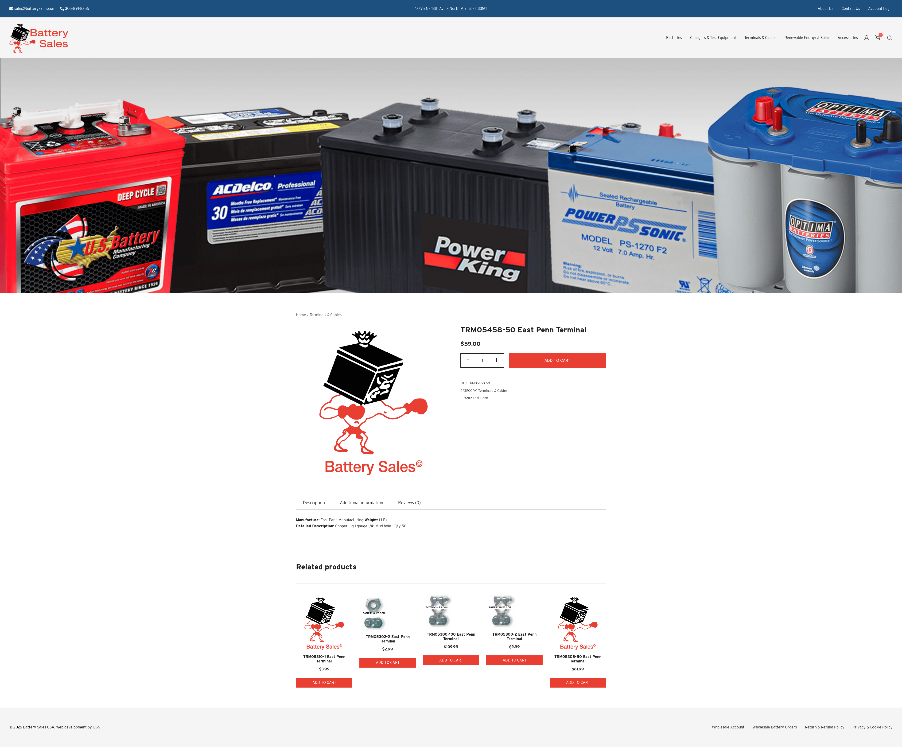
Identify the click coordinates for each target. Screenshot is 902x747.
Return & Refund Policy (824, 727)
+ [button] (496, 360)
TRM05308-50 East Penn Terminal (577, 658)
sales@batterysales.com (34, 8)
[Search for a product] (890, 38)
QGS (96, 727)
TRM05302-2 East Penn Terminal (388, 638)
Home (301, 315)
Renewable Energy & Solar (807, 37)
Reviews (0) (409, 502)
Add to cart (557, 360)
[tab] (314, 503)
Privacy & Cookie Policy (873, 727)
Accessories (848, 37)
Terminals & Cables (760, 37)
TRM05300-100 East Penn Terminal (451, 636)
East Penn (480, 398)
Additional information (361, 502)
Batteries (674, 37)
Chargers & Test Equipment (713, 37)
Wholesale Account (728, 727)
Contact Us (850, 8)
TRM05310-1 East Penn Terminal (324, 658)
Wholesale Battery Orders (775, 727)
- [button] (468, 360)
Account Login (880, 8)
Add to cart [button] (324, 682)
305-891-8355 (77, 8)
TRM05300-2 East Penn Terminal (514, 636)
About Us (825, 8)
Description (314, 502)
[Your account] (866, 38)
